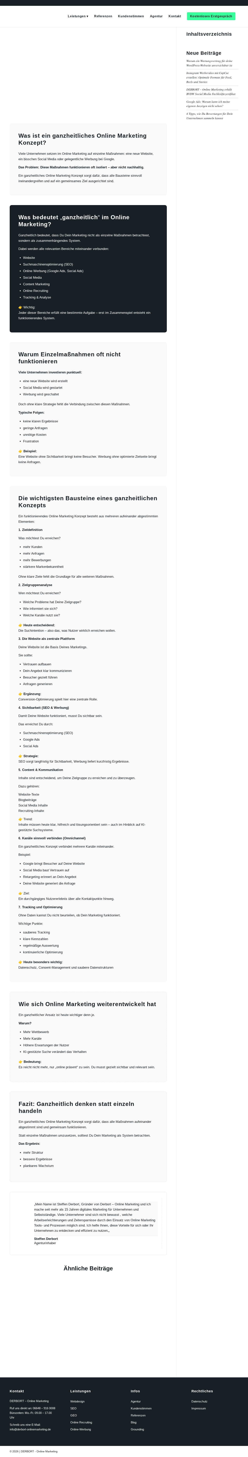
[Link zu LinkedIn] (235, 1451)
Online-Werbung (80, 1429)
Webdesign (77, 1401)
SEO (73, 1408)
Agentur (136, 1401)
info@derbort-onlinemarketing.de (30, 1429)
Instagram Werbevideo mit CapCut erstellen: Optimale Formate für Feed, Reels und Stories (209, 77)
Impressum (198, 1408)
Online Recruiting (81, 1422)
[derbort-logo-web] (11, 16)
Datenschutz (199, 1401)
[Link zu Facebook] (224, 1451)
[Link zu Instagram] (229, 1451)
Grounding (137, 1429)
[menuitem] (78, 16)
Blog (133, 1422)
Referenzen (138, 1415)
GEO (73, 1415)
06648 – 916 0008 (44, 1408)
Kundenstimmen (141, 1408)
